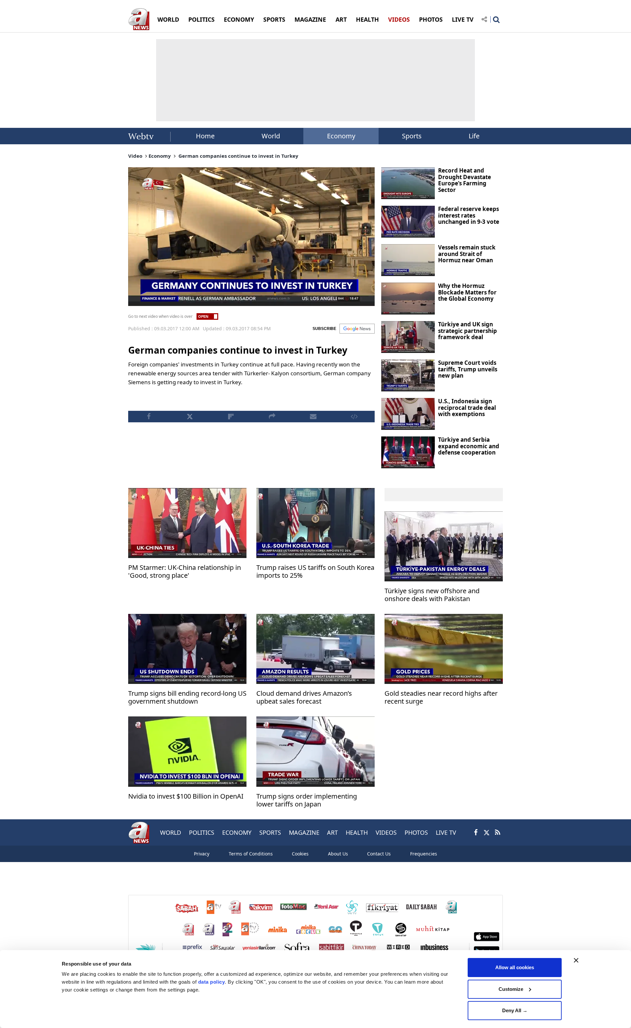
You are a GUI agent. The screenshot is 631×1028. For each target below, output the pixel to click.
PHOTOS (431, 19)
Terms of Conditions (251, 854)
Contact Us (379, 854)
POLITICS (201, 19)
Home (205, 135)
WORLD (168, 19)
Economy (341, 135)
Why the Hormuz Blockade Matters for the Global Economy (467, 292)
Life (474, 135)
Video (135, 155)
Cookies (300, 854)
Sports (412, 135)
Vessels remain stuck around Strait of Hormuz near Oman (467, 254)
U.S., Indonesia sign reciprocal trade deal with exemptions (467, 407)
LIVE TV (463, 19)
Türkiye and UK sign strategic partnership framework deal (467, 330)
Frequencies (423, 854)
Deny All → (514, 1010)
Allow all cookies (514, 967)
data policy (211, 982)
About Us (338, 854)
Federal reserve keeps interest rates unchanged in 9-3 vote (468, 215)
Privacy (201, 854)
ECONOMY (239, 19)
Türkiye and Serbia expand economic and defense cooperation (468, 446)
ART (341, 19)
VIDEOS (399, 19)
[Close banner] (576, 960)
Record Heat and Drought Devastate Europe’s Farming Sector (464, 180)
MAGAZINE (310, 19)
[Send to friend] (313, 416)
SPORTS (274, 19)
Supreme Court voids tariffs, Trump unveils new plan (467, 369)
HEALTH (367, 19)
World (271, 135)
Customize (511, 989)
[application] (251, 236)
